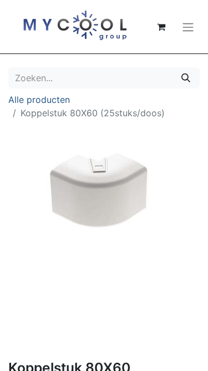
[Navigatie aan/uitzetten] (188, 26)
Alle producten (39, 99)
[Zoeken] (186, 77)
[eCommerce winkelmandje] (161, 27)
